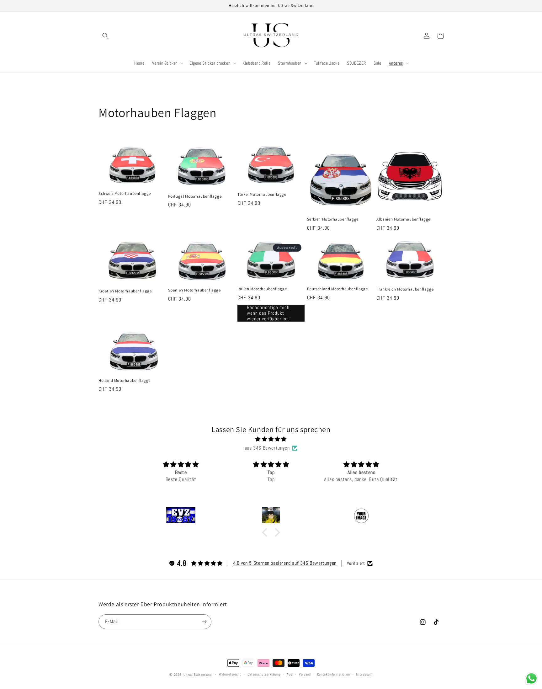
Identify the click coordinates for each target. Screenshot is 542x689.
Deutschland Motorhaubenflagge (337, 288)
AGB (290, 674)
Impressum (364, 674)
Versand (305, 674)
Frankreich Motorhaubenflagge (404, 289)
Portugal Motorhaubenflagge (195, 196)
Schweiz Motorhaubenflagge (124, 193)
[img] (271, 439)
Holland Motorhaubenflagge (124, 380)
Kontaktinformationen (333, 674)
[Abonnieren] (204, 621)
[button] (105, 36)
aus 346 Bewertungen (267, 448)
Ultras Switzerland (197, 674)
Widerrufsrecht (230, 674)
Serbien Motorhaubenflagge (333, 219)
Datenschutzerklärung (264, 674)
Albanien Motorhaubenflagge (403, 219)
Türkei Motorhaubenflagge (261, 194)
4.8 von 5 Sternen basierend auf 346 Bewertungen (285, 563)
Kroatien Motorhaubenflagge (125, 291)
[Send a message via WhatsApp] (531, 678)
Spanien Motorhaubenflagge (194, 290)
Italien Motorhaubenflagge (262, 288)
